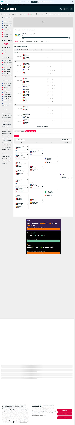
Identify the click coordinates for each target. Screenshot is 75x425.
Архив (47, 41)
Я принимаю (64, 410)
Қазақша (34, 1)
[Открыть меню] (71, 9)
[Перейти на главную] (11, 9)
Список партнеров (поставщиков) (39, 415)
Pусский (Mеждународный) (46, 1)
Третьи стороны (23, 422)
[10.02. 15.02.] (47, 37)
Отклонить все (65, 413)
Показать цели (65, 417)
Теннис (18, 29)
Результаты (29, 41)
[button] (71, 37)
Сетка (42, 41)
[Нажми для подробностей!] (43, 56)
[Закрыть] (72, 1)
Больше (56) (4, 105)
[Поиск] (60, 9)
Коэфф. (22, 41)
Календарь (36, 41)
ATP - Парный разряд (29, 29)
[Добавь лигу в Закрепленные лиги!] (34, 34)
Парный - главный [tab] (30, 131)
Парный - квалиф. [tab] (19, 131)
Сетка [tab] (16, 135)
